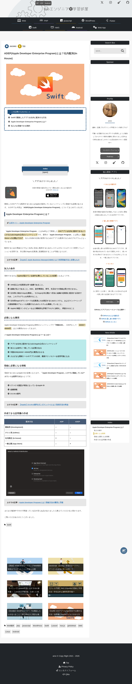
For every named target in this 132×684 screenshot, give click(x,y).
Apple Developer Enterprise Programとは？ (108, 427)
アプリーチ (55, 190)
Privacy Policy (67, 667)
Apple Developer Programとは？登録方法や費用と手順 (41, 502)
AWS (57, 28)
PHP (46, 21)
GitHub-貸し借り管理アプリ (111, 319)
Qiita (67, 674)
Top (67, 663)
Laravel (54, 626)
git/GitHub (71, 626)
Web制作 (10, 626)
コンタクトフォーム (110, 150)
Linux (7, 632)
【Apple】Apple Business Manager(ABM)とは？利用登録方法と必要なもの (49, 260)
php (18, 626)
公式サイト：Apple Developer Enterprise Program (29, 223)
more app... (110, 302)
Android (79, 28)
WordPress (90, 21)
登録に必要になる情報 (101, 436)
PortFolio (110, 156)
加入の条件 (98, 430)
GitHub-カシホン (111, 322)
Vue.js (62, 626)
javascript (68, 21)
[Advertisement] (45, 147)
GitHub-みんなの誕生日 (111, 315)
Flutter (112, 21)
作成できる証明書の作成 (102, 440)
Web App (102, 28)
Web (24, 21)
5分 (24, 46)
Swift (34, 28)
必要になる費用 (99, 433)
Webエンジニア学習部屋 (66, 9)
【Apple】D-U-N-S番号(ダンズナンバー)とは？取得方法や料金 (43, 405)
